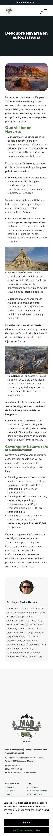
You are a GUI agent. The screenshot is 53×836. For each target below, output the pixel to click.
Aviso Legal (34, 787)
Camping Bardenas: (19, 477)
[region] (26, 816)
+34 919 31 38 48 (26, 2)
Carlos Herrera (28, 602)
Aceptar (26, 822)
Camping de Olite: (18, 496)
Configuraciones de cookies (26, 830)
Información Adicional (38, 791)
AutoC (9, 794)
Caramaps (11, 791)
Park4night (11, 787)
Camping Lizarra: (17, 515)
